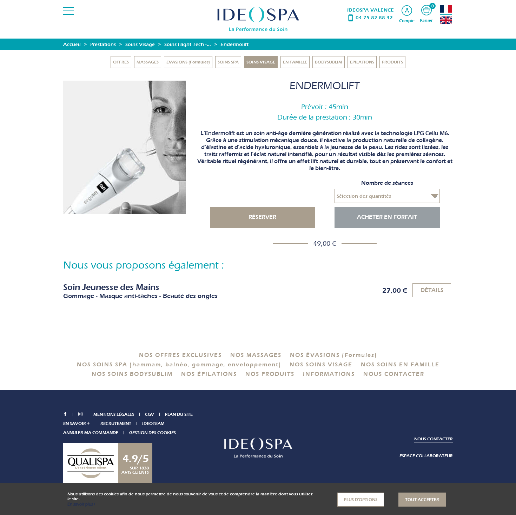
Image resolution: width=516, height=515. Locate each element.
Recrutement (115, 423)
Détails (432, 290)
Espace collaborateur (426, 455)
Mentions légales (113, 414)
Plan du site (179, 414)
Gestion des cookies (152, 432)
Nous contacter (433, 438)
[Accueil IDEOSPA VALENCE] (258, 19)
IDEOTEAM (153, 423)
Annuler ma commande (90, 432)
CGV (149, 414)
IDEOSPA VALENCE (370, 10)
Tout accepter (422, 499)
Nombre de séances (387, 183)
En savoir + (76, 423)
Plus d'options (360, 499)
